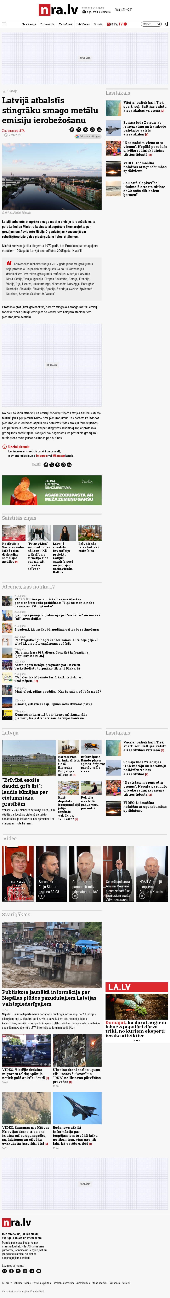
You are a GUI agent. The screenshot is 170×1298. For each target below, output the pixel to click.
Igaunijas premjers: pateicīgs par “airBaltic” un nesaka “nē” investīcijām (57, 617)
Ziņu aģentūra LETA (13, 130)
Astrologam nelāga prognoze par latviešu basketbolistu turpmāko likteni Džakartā (47, 666)
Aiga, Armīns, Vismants (96, 12)
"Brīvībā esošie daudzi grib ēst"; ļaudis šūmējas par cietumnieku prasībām (25, 792)
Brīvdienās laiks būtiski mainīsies (88, 547)
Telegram (42, 455)
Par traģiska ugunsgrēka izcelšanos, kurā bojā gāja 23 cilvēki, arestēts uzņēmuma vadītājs (56, 641)
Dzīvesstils (47, 24)
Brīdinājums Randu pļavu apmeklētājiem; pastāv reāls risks (93, 764)
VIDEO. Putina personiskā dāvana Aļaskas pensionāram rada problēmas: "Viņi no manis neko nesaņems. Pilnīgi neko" (54, 602)
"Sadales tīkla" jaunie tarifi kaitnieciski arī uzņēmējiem (49, 679)
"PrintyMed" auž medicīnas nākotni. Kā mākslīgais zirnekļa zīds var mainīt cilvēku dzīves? (39, 556)
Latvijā (13, 91)
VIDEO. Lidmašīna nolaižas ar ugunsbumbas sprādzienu (145, 167)
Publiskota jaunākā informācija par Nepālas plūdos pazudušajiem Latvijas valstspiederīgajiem (49, 998)
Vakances (115, 1283)
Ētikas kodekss (100, 1283)
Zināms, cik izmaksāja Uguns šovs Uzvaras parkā (53, 704)
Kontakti (126, 1283)
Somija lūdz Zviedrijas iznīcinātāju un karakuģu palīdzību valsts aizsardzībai (144, 128)
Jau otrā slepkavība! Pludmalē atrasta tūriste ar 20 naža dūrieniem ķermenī (144, 189)
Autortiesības (83, 1283)
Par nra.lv (7, 1283)
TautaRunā (65, 24)
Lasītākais (118, 92)
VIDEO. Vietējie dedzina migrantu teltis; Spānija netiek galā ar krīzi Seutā (23, 1073)
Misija (27, 1283)
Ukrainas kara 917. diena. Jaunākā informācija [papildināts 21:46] (51, 654)
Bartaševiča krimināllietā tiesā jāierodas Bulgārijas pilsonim (69, 766)
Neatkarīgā (29, 24)
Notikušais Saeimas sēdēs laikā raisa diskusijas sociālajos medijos (13, 552)
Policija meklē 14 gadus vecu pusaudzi (89, 802)
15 (35, 681)
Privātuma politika (42, 1283)
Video (10, 838)
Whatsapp (59, 455)
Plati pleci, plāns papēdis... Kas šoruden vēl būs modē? (58, 692)
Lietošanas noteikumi (63, 1283)
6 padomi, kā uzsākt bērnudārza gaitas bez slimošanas (57, 629)
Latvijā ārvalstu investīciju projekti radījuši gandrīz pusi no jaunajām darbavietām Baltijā (63, 558)
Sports (98, 24)
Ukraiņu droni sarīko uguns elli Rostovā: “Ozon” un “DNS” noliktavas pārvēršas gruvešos (77, 1075)
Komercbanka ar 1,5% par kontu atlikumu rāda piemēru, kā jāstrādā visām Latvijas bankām (51, 716)
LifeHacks (83, 24)
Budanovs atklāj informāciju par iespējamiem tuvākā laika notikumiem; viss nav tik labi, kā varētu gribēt (75, 1135)
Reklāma (18, 1283)
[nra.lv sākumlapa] (58, 10)
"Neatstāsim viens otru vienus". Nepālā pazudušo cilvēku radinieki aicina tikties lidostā (145, 148)
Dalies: (36, 464)
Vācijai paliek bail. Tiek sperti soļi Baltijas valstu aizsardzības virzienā (144, 106)
